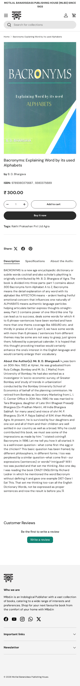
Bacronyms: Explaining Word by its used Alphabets (37, 36)
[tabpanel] (40, 380)
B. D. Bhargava (17, 174)
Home (6, 36)
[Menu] (6, 15)
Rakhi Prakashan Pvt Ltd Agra (30, 226)
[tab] (12, 261)
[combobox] (40, 25)
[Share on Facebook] (23, 248)
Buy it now (40, 215)
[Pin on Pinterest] (30, 248)
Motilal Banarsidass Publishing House (30, 677)
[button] (74, 15)
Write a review (40, 540)
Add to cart (53, 204)
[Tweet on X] (15, 248)
